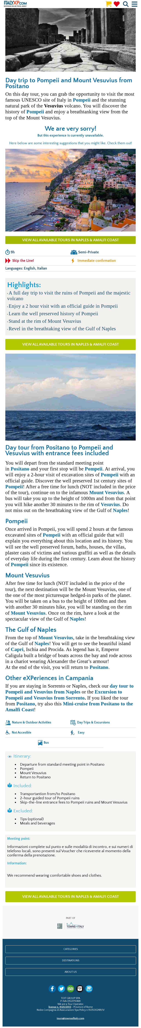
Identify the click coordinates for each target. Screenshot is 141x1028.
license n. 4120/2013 (59, 1007)
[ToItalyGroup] (70, 929)
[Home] (15, 4)
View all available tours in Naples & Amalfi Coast (70, 240)
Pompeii (82, 100)
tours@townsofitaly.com (70, 1018)
